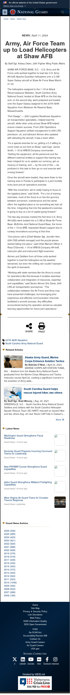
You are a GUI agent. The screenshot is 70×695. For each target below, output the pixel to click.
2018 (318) (9, 556)
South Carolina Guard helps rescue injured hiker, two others (43, 390)
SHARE (29, 331)
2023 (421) (9, 540)
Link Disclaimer (35, 614)
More (59, 419)
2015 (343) (9, 566)
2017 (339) (9, 559)
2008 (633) (9, 588)
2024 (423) (9, 537)
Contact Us (35, 639)
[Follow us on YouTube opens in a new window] (31, 660)
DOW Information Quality (35, 621)
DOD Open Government (35, 624)
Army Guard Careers (35, 642)
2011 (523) (9, 579)
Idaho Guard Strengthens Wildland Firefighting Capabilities (28, 483)
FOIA (35, 629)
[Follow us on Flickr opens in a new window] (39, 660)
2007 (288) (9, 592)
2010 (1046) (10, 582)
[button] (15, 6)
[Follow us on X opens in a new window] (15, 660)
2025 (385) (9, 533)
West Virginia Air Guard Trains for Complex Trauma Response (26, 499)
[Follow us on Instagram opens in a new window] (55, 660)
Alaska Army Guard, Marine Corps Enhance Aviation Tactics (44, 359)
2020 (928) (9, 550)
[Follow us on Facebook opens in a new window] (47, 660)
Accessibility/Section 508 (35, 635)
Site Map (35, 608)
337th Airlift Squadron (16, 340)
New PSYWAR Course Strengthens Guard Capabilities (25, 468)
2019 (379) (9, 553)
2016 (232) (9, 563)
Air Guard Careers (35, 645)
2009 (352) (9, 585)
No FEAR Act (35, 632)
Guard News (9, 442)
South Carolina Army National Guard (24, 343)
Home (35, 605)
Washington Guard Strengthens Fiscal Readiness (23, 437)
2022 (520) (9, 543)
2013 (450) (9, 572)
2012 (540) (9, 576)
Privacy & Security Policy (35, 611)
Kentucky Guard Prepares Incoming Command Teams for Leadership (28, 452)
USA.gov (35, 648)
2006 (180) (9, 595)
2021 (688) (9, 546)
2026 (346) (9, 530)
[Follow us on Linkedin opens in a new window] (23, 660)
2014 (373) (9, 569)
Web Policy (35, 618)
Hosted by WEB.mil (34, 674)
